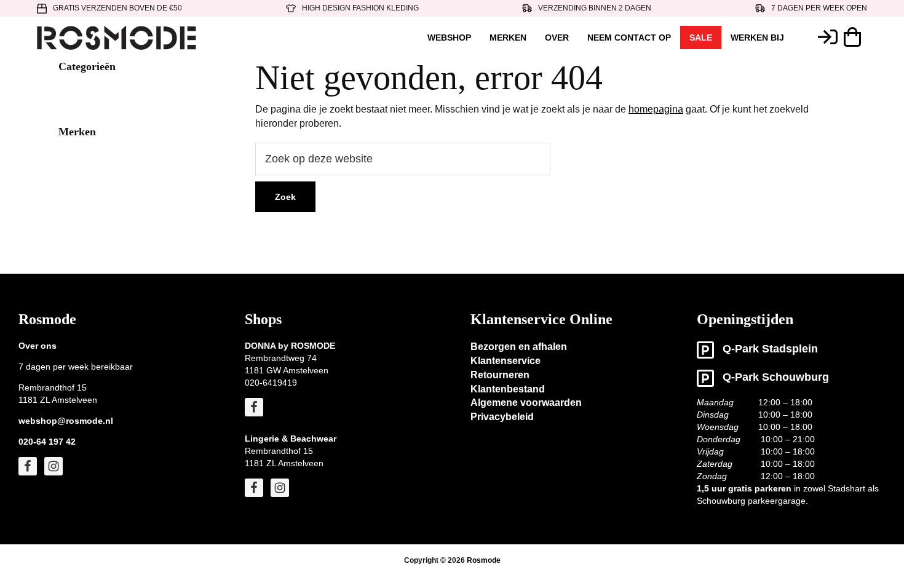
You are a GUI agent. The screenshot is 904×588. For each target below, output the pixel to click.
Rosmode (484, 560)
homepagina (655, 109)
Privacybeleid (502, 416)
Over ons (37, 346)
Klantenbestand (507, 389)
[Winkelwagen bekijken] (855, 37)
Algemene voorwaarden (526, 402)
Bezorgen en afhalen (518, 346)
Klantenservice (505, 361)
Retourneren (499, 375)
